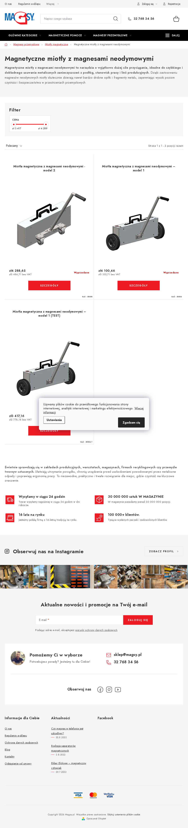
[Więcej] (172, 35)
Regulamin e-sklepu (29, 4)
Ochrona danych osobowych (21, 742)
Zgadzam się (131, 422)
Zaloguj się (138, 620)
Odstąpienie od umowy (18, 763)
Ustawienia (54, 420)
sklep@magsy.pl (128, 654)
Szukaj (116, 19)
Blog (7, 749)
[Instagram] (109, 690)
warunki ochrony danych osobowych (96, 630)
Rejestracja (174, 4)
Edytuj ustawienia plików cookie (124, 814)
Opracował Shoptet (96, 818)
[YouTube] (118, 690)
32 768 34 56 (143, 19)
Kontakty (9, 756)
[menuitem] (25, 35)
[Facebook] (100, 690)
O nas (8, 4)
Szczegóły (49, 285)
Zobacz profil (161, 551)
